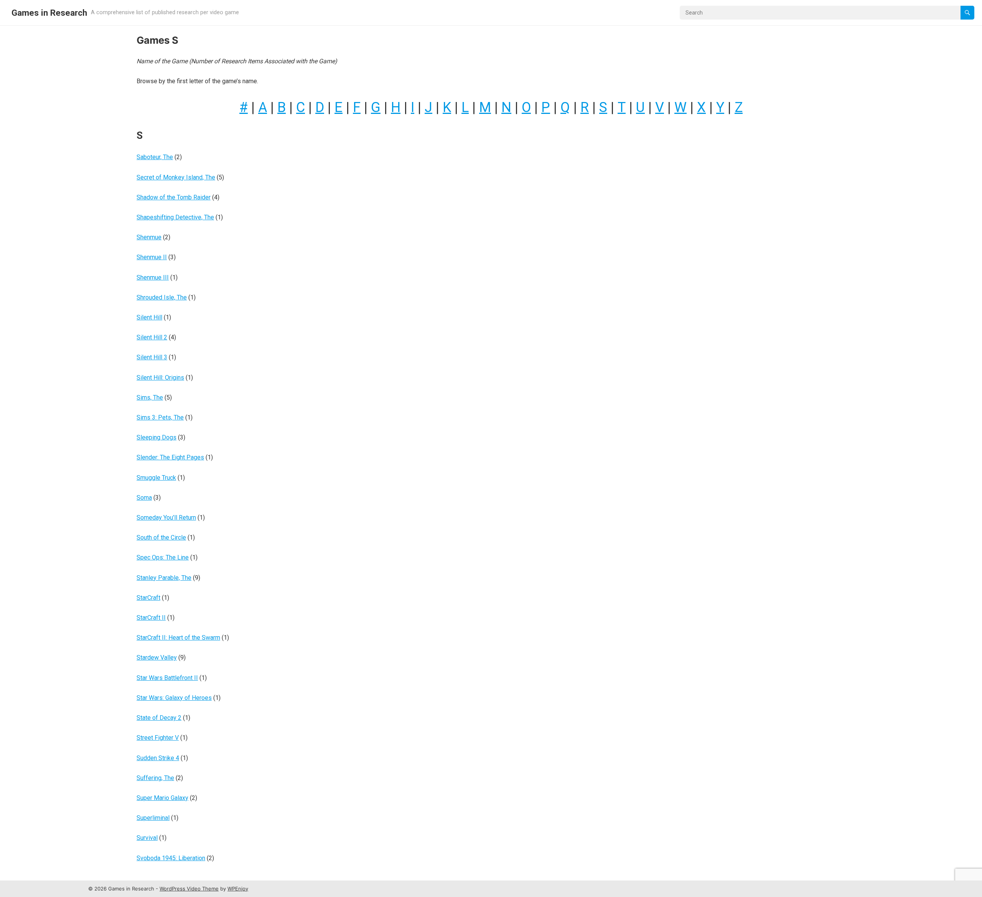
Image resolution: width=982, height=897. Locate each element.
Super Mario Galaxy (162, 798)
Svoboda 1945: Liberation (171, 858)
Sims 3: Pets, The (160, 417)
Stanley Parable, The (164, 577)
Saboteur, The (155, 157)
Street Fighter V (158, 737)
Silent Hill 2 (152, 337)
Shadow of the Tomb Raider (174, 197)
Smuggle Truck (156, 477)
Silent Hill (149, 317)
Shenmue (149, 237)
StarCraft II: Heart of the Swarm (178, 637)
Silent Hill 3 (152, 357)
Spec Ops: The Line (163, 557)
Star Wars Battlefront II (167, 677)
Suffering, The (155, 778)
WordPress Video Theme (189, 888)
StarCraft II (151, 617)
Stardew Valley (157, 657)
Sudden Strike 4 (158, 758)
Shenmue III (153, 277)
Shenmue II (152, 257)
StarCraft (148, 597)
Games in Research (49, 13)
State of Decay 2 (159, 717)
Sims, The (150, 397)
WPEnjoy (237, 888)
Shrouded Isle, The (162, 297)
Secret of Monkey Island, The (176, 177)
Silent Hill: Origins (160, 377)
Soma (144, 497)
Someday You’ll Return (166, 517)
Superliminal (153, 817)
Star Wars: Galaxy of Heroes (174, 697)
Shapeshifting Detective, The (175, 217)
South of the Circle (161, 537)
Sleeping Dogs (156, 437)
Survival (147, 837)
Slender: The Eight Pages (170, 457)
